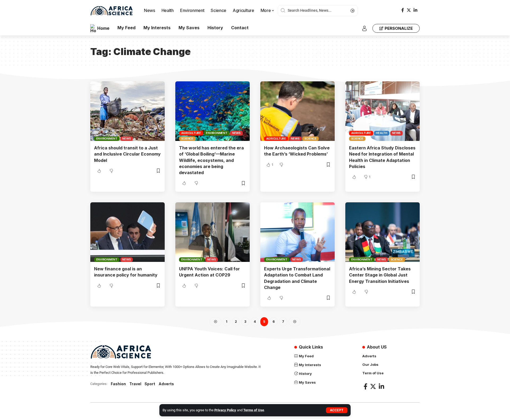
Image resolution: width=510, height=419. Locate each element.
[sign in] (364, 28)
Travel (135, 384)
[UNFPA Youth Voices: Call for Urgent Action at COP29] (212, 232)
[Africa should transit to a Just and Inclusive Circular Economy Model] (127, 111)
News (126, 138)
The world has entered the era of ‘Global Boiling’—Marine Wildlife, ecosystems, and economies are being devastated (211, 160)
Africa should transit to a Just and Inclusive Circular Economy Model (127, 154)
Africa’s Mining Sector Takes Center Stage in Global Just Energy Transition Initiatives (380, 275)
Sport (149, 384)
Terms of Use (253, 410)
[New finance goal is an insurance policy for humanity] (127, 232)
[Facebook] (402, 10)
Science (187, 138)
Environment (106, 138)
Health (381, 133)
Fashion (118, 384)
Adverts (166, 384)
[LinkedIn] (415, 10)
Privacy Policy (225, 410)
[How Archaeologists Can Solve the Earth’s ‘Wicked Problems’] (297, 111)
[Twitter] (408, 10)
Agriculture (191, 133)
